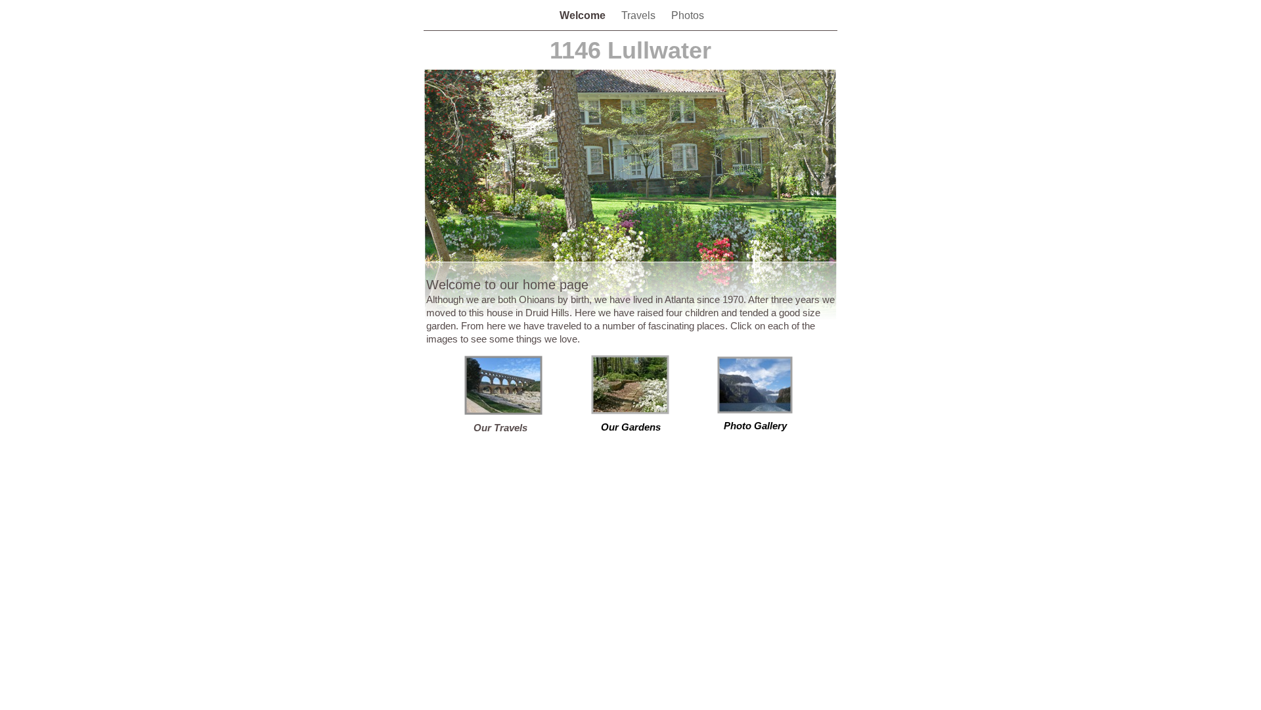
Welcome (584, 15)
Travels (639, 15)
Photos (687, 15)
